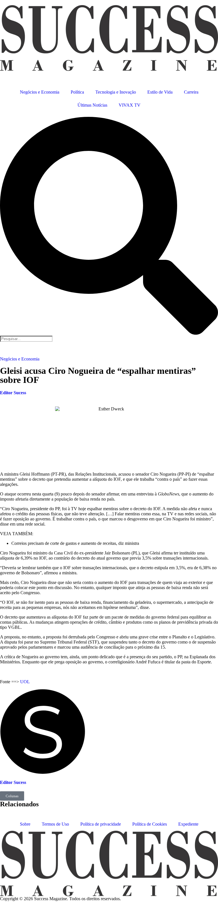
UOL (25, 681)
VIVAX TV (130, 105)
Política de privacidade (100, 824)
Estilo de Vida (160, 92)
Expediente (188, 824)
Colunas (12, 796)
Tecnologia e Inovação (115, 92)
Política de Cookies (149, 824)
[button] (109, 226)
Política (77, 92)
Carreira (191, 92)
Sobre (25, 824)
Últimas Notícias (92, 105)
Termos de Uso (55, 824)
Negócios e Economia (39, 92)
